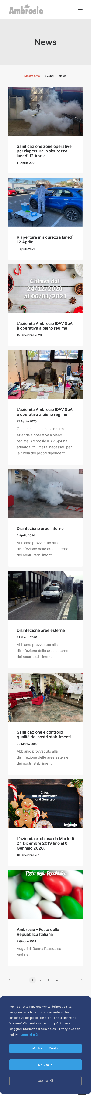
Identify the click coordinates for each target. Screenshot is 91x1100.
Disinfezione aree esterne (41, 630)
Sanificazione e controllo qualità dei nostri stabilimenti (44, 734)
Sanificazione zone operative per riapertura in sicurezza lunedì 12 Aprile (44, 151)
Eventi (49, 75)
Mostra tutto (32, 75)
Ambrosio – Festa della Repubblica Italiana (38, 931)
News (62, 75)
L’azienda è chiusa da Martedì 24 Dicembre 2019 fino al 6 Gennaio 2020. (45, 843)
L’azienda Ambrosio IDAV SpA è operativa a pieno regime (45, 325)
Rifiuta (44, 1065)
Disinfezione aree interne (40, 528)
